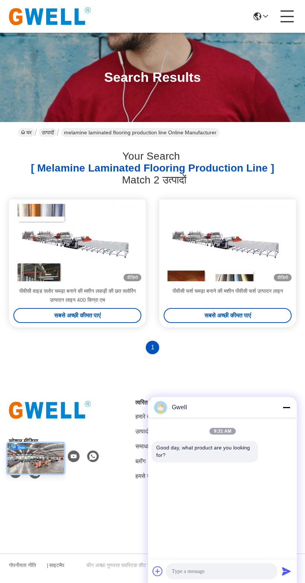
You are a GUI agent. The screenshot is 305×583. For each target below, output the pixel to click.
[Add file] (157, 571)
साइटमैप (56, 565)
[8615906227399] (93, 456)
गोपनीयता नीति (22, 565)
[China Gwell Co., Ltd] (50, 16)
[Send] (286, 571)
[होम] (50, 419)
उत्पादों (48, 132)
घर (29, 132)
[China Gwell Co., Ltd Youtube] (73, 456)
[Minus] (286, 407)
